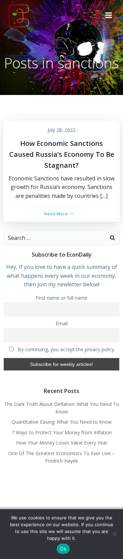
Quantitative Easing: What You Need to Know (62, 422)
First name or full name (61, 298)
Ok (63, 548)
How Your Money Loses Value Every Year (61, 442)
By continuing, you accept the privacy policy (65, 349)
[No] (114, 534)
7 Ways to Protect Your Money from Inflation (62, 432)
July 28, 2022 (61, 130)
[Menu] (108, 15)
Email (62, 323)
